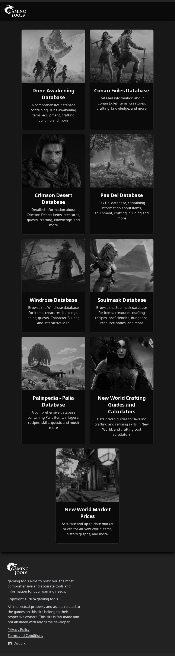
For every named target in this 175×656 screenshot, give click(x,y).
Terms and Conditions (25, 635)
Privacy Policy (18, 629)
